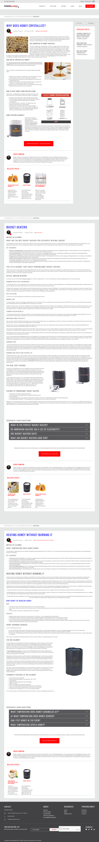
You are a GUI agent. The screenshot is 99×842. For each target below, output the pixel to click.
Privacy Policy (47, 812)
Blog (80, 6)
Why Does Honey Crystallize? (26, 25)
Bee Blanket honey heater (15, 650)
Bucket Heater (39, 232)
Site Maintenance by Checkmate (34, 840)
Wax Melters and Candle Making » (11, 494)
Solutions (53, 6)
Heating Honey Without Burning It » (13, 185)
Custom (63, 6)
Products (42, 6)
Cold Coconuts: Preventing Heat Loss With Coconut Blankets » (13, 782)
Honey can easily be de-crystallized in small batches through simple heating (24, 63)
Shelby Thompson (19, 31)
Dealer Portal (68, 813)
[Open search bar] (92, 1)
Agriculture (39, 31)
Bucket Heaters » (27, 185)
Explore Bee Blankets (49, 740)
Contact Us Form (8, 809)
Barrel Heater (38, 540)
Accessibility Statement (49, 817)
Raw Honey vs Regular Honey (19, 600)
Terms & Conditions (48, 815)
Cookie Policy (47, 813)
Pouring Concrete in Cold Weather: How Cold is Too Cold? (84, 35)
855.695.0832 (9, 1)
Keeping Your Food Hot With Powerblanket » (40, 185)
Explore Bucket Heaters (49, 454)
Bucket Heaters (16, 227)
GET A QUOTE (90, 6)
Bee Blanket (45, 31)
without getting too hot (34, 359)
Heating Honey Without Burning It (29, 535)
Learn (72, 6)
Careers (45, 810)
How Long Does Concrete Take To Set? (84, 43)
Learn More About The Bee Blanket (39, 143)
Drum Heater (51, 540)
